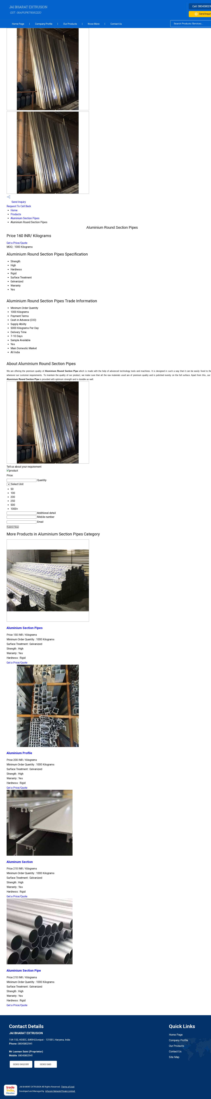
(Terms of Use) (68, 1087)
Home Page (18, 24)
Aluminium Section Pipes (25, 218)
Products (16, 214)
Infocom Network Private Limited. (60, 1091)
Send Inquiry (18, 202)
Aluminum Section (20, 862)
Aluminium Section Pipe (24, 970)
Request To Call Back (19, 206)
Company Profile (43, 24)
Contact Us (116, 24)
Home (14, 210)
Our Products (70, 24)
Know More (94, 24)
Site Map (174, 1057)
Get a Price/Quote (17, 242)
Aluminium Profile (19, 753)
